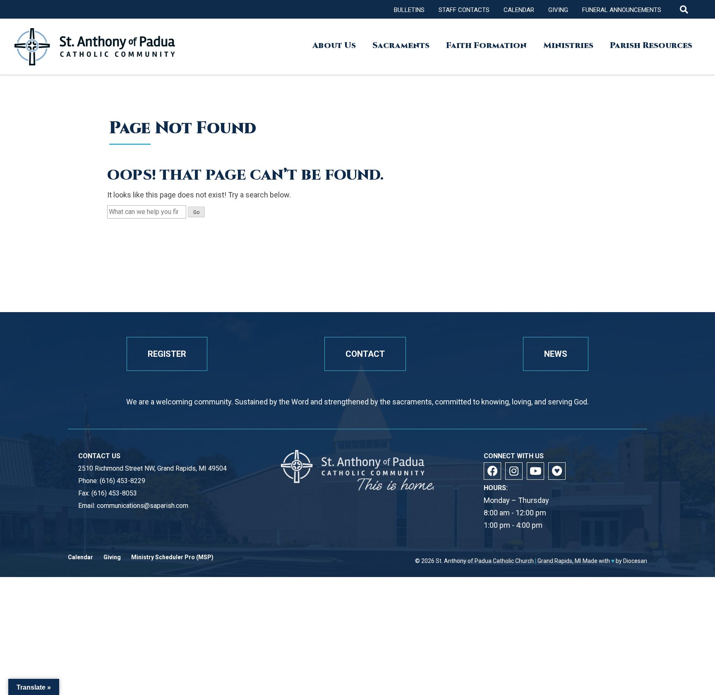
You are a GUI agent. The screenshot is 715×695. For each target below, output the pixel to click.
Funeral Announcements (621, 10)
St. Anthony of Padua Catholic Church (485, 561)
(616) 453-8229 (122, 481)
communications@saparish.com (142, 506)
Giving (558, 10)
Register (167, 354)
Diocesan (635, 561)
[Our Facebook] (492, 471)
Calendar (519, 10)
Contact (365, 354)
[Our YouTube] (535, 471)
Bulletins (409, 10)
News (555, 354)
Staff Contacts (464, 10)
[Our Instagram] (514, 471)
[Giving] (557, 471)
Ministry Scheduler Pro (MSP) (172, 557)
